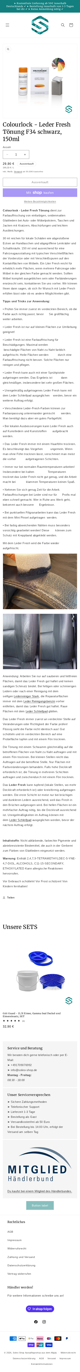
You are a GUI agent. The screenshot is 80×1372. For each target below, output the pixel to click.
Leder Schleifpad (37, 711)
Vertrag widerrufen (19, 1273)
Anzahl (7, 147)
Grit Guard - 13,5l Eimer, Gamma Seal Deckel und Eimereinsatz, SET (31, 1015)
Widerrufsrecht (16, 1248)
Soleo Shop (18, 1353)
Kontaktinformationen (42, 1364)
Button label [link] (40, 1205)
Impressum (14, 1240)
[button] (7, 25)
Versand (18, 172)
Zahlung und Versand (21, 1257)
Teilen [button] (11, 897)
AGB (10, 1231)
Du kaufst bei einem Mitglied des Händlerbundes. (39, 1191)
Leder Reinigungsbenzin (39, 701)
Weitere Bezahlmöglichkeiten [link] (40, 201)
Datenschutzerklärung (21, 1265)
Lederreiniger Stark (26, 696)
